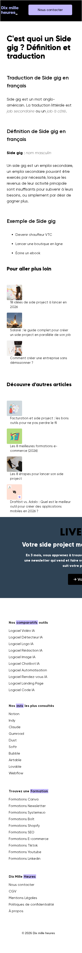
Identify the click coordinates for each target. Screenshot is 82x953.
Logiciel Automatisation (28, 670)
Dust (13, 740)
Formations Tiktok (23, 845)
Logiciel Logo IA (21, 644)
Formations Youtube (25, 852)
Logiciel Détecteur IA (26, 637)
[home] (10, 10)
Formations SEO (21, 832)
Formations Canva (23, 799)
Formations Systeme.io (27, 812)
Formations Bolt (21, 819)
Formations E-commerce (29, 839)
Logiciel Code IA (22, 690)
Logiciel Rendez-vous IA (28, 677)
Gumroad (16, 733)
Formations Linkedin (24, 858)
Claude (15, 727)
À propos (16, 911)
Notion (14, 714)
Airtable (15, 760)
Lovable (15, 766)
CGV (12, 891)
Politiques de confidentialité (31, 904)
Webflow (16, 773)
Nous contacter (21, 885)
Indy (12, 720)
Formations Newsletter (27, 806)
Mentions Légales (23, 898)
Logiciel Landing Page (26, 683)
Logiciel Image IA (22, 657)
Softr (13, 747)
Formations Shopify (24, 825)
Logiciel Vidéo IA (22, 631)
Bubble (14, 753)
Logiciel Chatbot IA (24, 663)
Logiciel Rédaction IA (25, 650)
